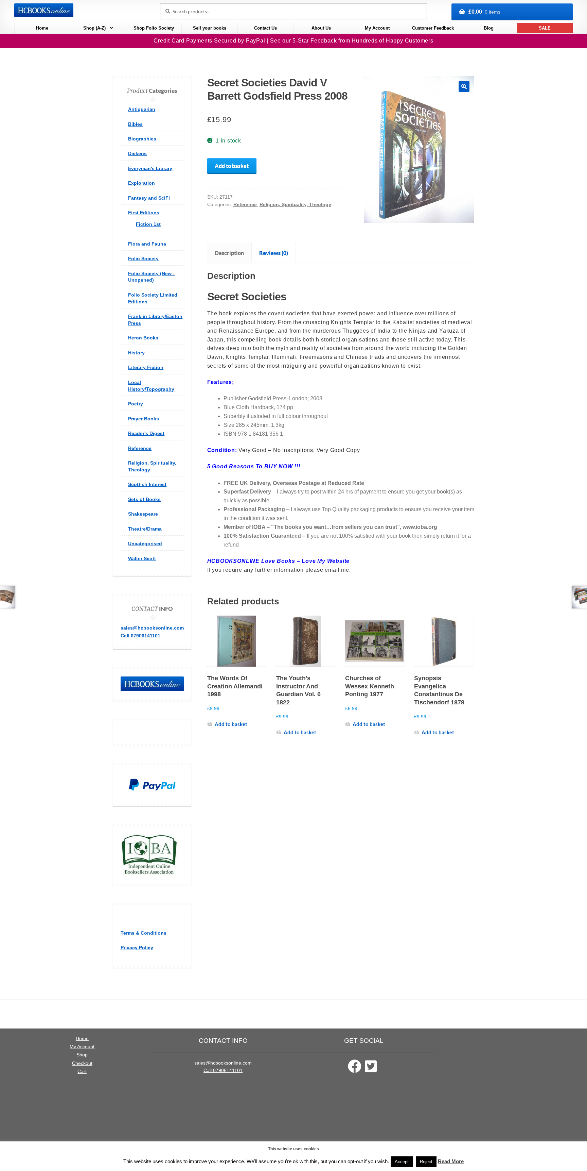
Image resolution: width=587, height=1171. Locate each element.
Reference (245, 204)
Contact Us (265, 28)
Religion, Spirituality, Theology (295, 204)
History (136, 352)
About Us (321, 28)
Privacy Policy (137, 947)
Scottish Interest (147, 484)
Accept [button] (402, 1161)
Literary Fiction (145, 367)
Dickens (137, 153)
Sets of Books (144, 499)
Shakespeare (143, 514)
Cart (82, 1071)
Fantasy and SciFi (149, 198)
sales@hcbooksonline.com (152, 628)
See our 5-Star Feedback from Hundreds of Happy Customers (351, 41)
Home (42, 28)
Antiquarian (141, 109)
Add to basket (232, 166)
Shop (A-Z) (94, 28)
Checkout (82, 1063)
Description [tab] (229, 253)
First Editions (143, 212)
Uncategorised (145, 543)
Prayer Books (143, 418)
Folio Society (143, 258)
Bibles (135, 124)
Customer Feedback (433, 28)
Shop (82, 1054)
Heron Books (143, 337)
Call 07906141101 (140, 635)
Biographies (142, 138)
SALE (545, 28)
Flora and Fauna (147, 244)
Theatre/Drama (145, 529)
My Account (377, 28)
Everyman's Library (150, 168)
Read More (451, 1161)
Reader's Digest (146, 433)
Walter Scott (142, 558)
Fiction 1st (148, 224)
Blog (489, 28)
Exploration (141, 183)
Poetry (135, 403)
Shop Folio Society (154, 28)
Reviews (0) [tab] (273, 253)
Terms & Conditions (143, 933)
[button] (464, 86)
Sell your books (209, 28)
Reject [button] (426, 1161)
